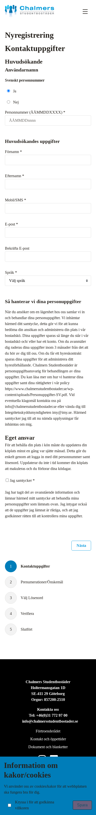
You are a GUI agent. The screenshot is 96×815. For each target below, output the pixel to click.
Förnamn (13, 152)
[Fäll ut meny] (85, 11)
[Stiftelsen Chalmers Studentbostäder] (29, 11)
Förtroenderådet (48, 731)
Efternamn (14, 176)
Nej (16, 102)
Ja (14, 91)
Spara (82, 805)
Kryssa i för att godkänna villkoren (34, 805)
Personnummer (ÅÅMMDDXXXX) (35, 112)
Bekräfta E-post (17, 248)
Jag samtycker (22, 480)
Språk (11, 272)
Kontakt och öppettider (48, 739)
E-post (11, 224)
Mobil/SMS (15, 200)
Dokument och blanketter (48, 747)
